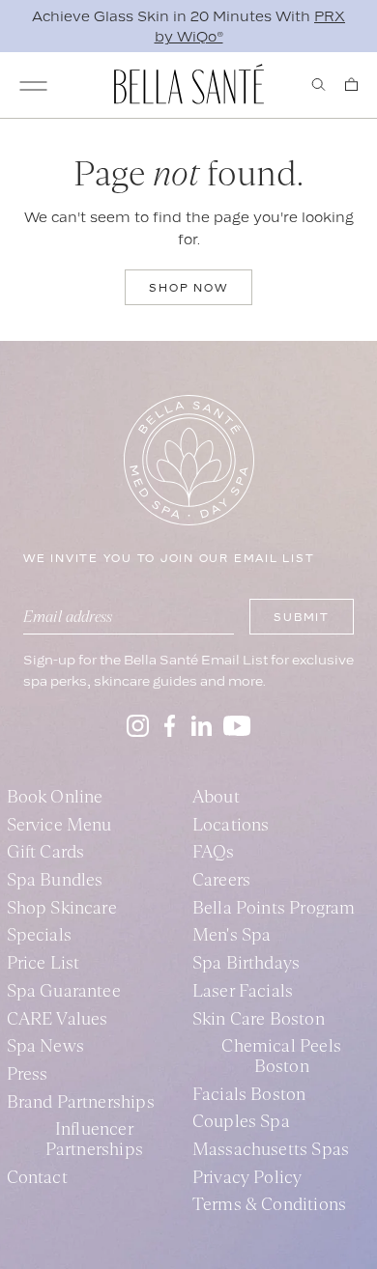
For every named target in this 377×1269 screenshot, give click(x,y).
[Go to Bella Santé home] (189, 84)
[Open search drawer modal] (318, 84)
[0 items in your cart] (351, 84)
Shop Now (188, 288)
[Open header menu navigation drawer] (33, 86)
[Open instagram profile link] (138, 726)
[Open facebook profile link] (170, 726)
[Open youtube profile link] (237, 726)
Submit (302, 617)
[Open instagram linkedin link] (201, 726)
